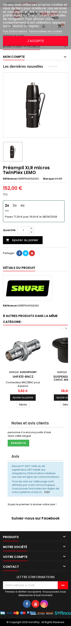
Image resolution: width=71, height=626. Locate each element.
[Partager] (19, 253)
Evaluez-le (18, 443)
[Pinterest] (32, 253)
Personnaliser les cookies (45, 31)
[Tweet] (26, 253)
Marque (48, 179)
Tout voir (52, 66)
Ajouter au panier (22, 240)
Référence (10, 179)
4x (22, 205)
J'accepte (35, 41)
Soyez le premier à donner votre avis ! (32, 504)
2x (7, 205)
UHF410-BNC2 (23, 377)
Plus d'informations (15, 31)
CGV (47, 492)
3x (15, 205)
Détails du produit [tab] (19, 267)
